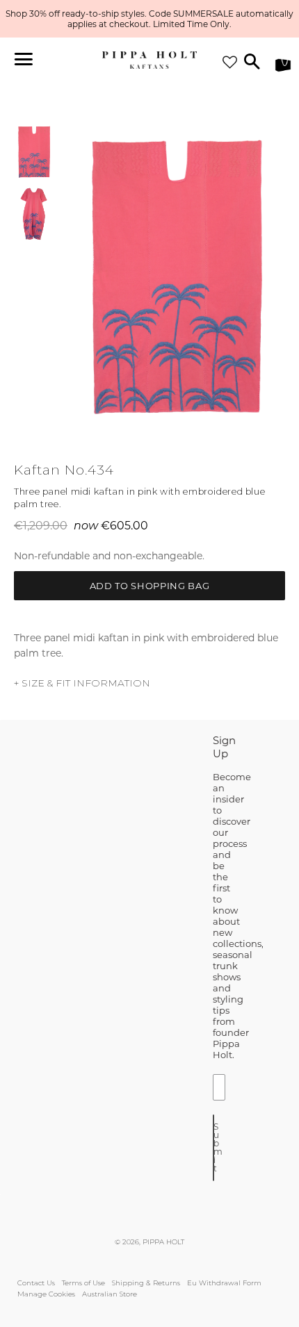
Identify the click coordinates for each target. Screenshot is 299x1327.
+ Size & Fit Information (82, 683)
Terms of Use (83, 1282)
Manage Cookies (46, 1294)
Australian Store (109, 1294)
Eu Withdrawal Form (224, 1282)
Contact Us (36, 1282)
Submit (213, 1147)
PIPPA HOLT (163, 1241)
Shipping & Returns (146, 1282)
